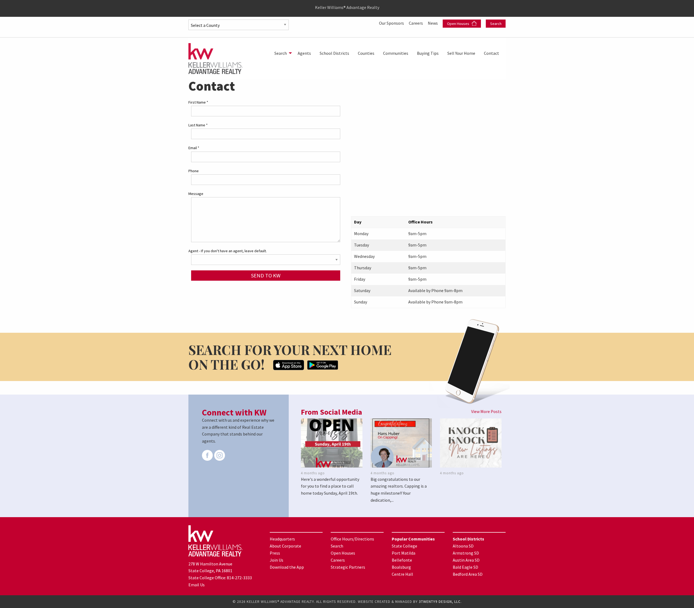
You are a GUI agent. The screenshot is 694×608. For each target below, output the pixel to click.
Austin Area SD (466, 560)
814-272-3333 (239, 577)
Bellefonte (402, 560)
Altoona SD (463, 546)
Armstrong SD (466, 553)
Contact (491, 53)
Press (275, 553)
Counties (366, 53)
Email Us (196, 584)
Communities (395, 53)
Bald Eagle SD (465, 567)
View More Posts (486, 411)
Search (496, 23)
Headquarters (282, 539)
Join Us (276, 560)
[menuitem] (281, 53)
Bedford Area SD (468, 574)
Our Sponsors (392, 23)
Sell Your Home (461, 53)
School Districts (334, 53)
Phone (193, 170)
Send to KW (266, 275)
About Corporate (285, 546)
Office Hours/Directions (352, 539)
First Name (198, 102)
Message (195, 193)
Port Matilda (403, 553)
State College (404, 546)
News (433, 23)
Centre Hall (402, 574)
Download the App (287, 567)
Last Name (198, 125)
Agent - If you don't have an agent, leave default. (227, 250)
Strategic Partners (348, 567)
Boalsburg (401, 567)
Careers (416, 23)
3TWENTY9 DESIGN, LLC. (440, 601)
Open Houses (458, 23)
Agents (304, 53)
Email (193, 147)
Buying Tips (428, 53)
